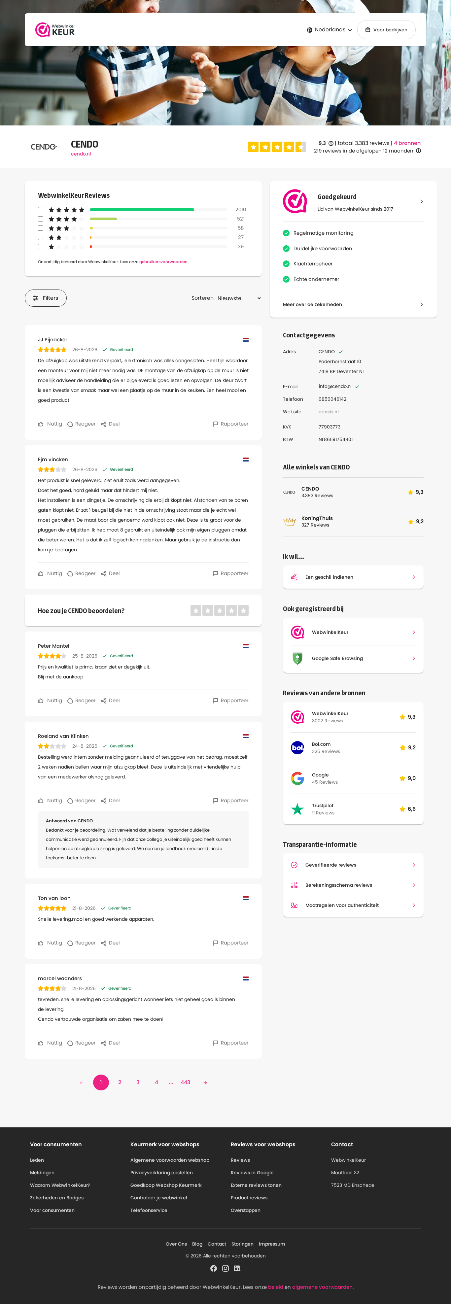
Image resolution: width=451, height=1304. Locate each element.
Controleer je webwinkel (158, 1197)
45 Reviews (325, 782)
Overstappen (245, 1210)
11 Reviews (323, 812)
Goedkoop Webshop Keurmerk (166, 1185)
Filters (50, 298)
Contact (217, 1244)
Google (320, 775)
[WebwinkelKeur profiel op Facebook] (213, 1267)
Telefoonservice (148, 1210)
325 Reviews (326, 751)
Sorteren (202, 298)
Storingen (242, 1244)
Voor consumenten (52, 1210)
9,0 (412, 778)
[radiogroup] (277, 147)
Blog (197, 1244)
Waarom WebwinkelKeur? (60, 1185)
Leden (37, 1160)
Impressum (272, 1244)
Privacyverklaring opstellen (161, 1172)
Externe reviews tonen (256, 1185)
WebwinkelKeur (330, 713)
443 (186, 1082)
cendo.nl (81, 154)
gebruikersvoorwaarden (163, 261)
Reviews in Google (252, 1172)
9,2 (412, 747)
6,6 (412, 809)
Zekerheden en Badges (57, 1197)
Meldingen (42, 1172)
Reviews (240, 1160)
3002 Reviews (327, 720)
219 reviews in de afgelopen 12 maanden (363, 150)
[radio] (253, 147)
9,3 (326, 143)
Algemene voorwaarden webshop (169, 1160)
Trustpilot (322, 805)
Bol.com (321, 744)
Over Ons (176, 1244)
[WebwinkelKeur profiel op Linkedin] (237, 1267)
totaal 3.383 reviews (363, 143)
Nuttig (54, 423)
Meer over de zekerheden (312, 304)
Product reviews (249, 1197)
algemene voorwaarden (322, 1287)
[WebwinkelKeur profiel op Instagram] (225, 1267)
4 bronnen (407, 143)
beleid (275, 1287)
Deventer (347, 371)
